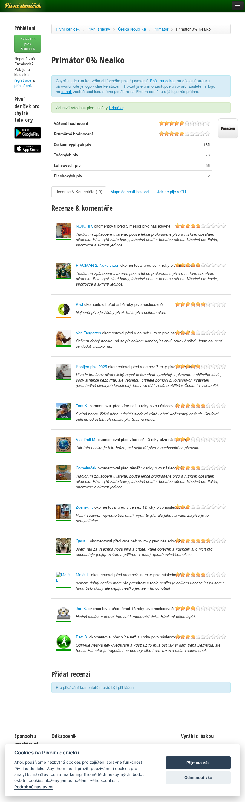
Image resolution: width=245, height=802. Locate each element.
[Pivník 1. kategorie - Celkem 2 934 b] (63, 310)
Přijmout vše (198, 762)
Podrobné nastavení (33, 786)
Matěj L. (83, 574)
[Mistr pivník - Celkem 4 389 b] (63, 512)
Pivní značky (99, 29)
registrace (22, 80)
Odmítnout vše (198, 777)
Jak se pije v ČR (171, 191)
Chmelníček (86, 468)
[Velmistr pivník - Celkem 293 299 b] (63, 473)
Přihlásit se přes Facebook (28, 43)
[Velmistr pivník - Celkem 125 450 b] (63, 372)
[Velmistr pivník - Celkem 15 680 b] (63, 614)
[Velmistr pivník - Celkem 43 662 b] (63, 546)
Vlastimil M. (86, 439)
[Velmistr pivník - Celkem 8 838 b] (63, 271)
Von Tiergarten (88, 333)
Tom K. (82, 405)
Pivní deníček (68, 29)
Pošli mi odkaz (163, 80)
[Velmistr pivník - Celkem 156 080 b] (63, 411)
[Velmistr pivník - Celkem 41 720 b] (63, 231)
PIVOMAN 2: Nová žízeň (97, 265)
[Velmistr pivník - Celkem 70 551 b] (63, 338)
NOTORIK (84, 226)
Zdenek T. (84, 507)
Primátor (161, 29)
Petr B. (82, 637)
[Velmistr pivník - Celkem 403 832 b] (63, 445)
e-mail (66, 91)
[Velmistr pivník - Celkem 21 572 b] (63, 580)
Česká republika (132, 29)
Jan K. (81, 608)
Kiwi (79, 304)
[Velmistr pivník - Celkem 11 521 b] (63, 642)
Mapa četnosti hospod (130, 191)
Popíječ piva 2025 (91, 366)
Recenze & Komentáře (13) (78, 191)
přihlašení (22, 85)
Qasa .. (82, 541)
